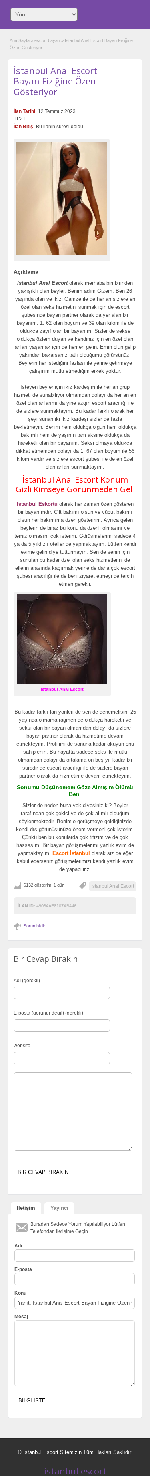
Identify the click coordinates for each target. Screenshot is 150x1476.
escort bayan (47, 40)
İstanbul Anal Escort (112, 886)
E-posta (23, 1269)
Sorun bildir (34, 925)
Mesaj (21, 1316)
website (22, 1045)
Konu (20, 1293)
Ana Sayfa (20, 40)
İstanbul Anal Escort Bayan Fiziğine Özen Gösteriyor (55, 80)
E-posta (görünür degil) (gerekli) (48, 1013)
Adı (18, 1246)
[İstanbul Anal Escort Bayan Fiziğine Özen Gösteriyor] (61, 198)
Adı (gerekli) (27, 980)
